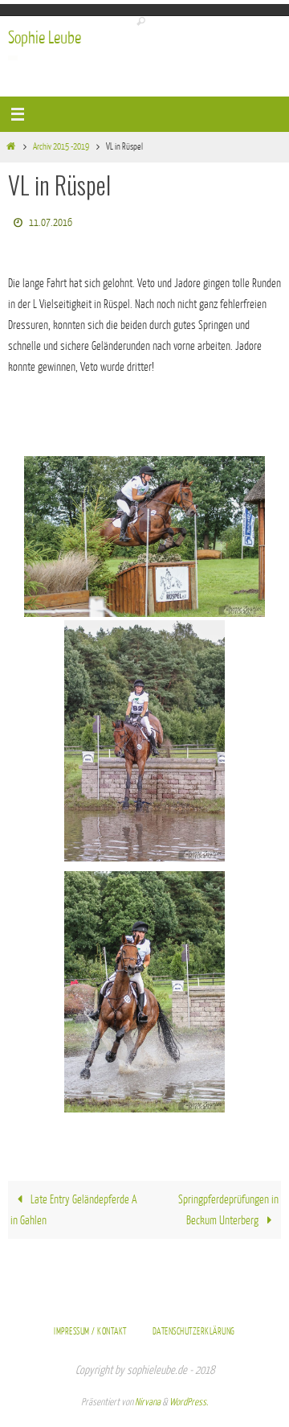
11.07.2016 (50, 220)
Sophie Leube (44, 38)
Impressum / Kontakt (90, 1327)
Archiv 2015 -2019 (61, 147)
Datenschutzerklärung (194, 1327)
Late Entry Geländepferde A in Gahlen (73, 1206)
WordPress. (188, 1398)
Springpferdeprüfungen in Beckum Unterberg (228, 1206)
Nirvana (148, 1398)
